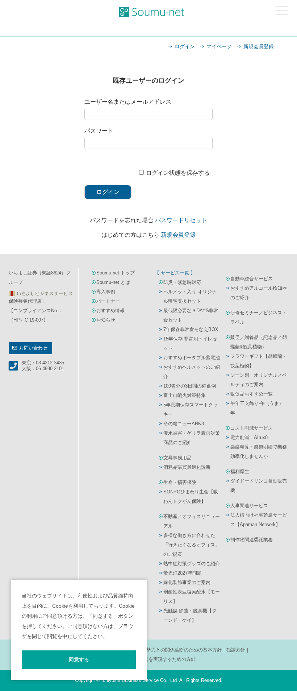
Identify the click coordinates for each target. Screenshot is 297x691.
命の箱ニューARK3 (183, 423)
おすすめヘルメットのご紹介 (191, 371)
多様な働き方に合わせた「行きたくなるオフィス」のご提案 (191, 545)
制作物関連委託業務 (251, 539)
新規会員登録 (258, 46)
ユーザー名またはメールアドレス (127, 102)
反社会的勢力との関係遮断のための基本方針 (174, 650)
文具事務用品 (177, 457)
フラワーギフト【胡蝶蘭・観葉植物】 (258, 360)
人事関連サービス (249, 505)
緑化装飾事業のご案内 (186, 582)
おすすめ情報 (110, 310)
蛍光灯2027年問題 (182, 573)
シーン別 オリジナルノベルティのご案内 (258, 379)
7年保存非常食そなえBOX (190, 329)
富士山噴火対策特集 (184, 395)
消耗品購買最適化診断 (186, 467)
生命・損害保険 (179, 482)
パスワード (98, 131)
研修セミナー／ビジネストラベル (258, 317)
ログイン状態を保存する (178, 173)
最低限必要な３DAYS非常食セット (190, 315)
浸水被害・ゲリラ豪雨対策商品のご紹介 (191, 437)
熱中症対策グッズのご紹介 (191, 563)
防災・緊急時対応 (182, 282)
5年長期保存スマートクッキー (190, 409)
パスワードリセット (181, 220)
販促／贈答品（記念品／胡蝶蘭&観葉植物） (258, 342)
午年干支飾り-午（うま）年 (257, 408)
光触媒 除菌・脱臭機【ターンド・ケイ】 (190, 615)
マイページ (219, 46)
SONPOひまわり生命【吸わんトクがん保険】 (190, 496)
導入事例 (105, 291)
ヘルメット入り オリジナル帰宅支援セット (190, 296)
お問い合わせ (33, 348)
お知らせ (105, 320)
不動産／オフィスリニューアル (191, 521)
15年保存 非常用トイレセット (190, 343)
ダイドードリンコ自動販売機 (258, 485)
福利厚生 (239, 471)
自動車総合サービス (251, 278)
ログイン (185, 46)
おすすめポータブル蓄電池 (191, 357)
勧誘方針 (235, 650)
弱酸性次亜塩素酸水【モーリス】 (191, 596)
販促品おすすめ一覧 (251, 394)
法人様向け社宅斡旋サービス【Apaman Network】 (258, 519)
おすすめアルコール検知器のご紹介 (258, 292)
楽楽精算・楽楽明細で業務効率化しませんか (258, 451)
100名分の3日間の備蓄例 (189, 386)
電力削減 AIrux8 (249, 437)
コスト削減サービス (251, 428)
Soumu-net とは (113, 282)
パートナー (108, 301)
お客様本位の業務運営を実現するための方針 (148, 659)
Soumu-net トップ (115, 273)
